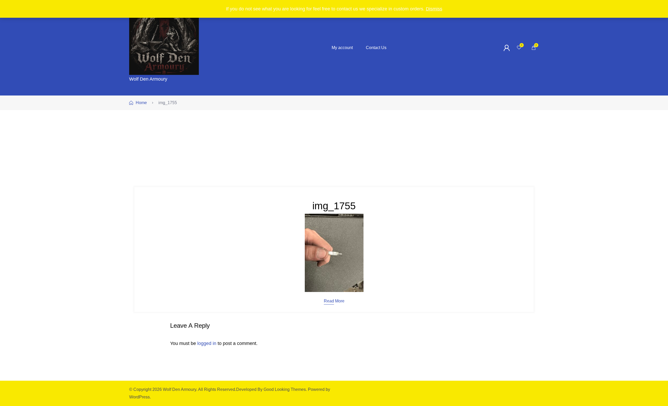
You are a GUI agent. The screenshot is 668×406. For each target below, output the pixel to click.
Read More (334, 301)
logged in (206, 343)
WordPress (139, 397)
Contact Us (376, 47)
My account (342, 47)
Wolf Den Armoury (148, 79)
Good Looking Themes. (285, 389)
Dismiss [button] (434, 8)
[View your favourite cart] (519, 48)
